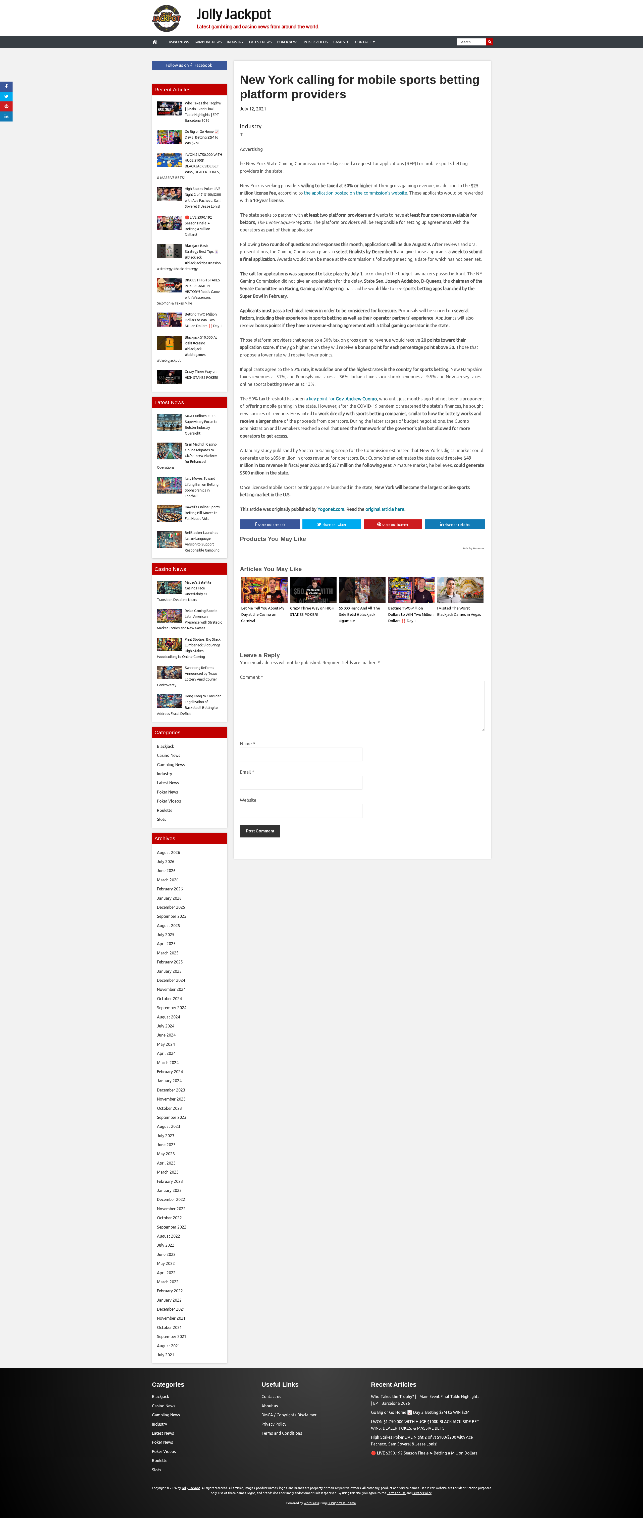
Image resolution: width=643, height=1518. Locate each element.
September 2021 (171, 1336)
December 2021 (171, 1309)
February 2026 (170, 889)
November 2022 (171, 1208)
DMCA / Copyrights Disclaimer (288, 1415)
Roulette (164, 810)
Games (339, 42)
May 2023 (166, 1153)
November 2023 (171, 1099)
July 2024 (165, 1026)
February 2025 (170, 962)
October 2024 (169, 998)
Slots (161, 819)
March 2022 (168, 1282)
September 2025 (171, 916)
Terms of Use (396, 1493)
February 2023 (170, 1181)
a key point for (341, 398)
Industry (235, 42)
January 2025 (169, 971)
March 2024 (168, 1062)
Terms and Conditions (281, 1433)
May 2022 (166, 1263)
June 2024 (166, 1035)
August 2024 (168, 1017)
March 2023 (168, 1172)
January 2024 (169, 1080)
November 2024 (171, 989)
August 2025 (168, 925)
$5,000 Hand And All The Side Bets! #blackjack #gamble (359, 614)
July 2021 (165, 1355)
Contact (363, 42)
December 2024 (171, 980)
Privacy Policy (273, 1424)
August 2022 (168, 1236)
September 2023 (171, 1117)
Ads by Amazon (473, 548)
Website (248, 800)
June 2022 (166, 1254)
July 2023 (165, 1135)
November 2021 (171, 1318)
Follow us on (189, 65)
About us (269, 1406)
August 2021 (168, 1346)
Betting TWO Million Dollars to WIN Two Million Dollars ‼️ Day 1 (411, 614)
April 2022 (166, 1272)
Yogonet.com (330, 509)
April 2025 (166, 943)
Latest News (260, 42)
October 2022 (169, 1218)
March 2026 (168, 880)
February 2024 (170, 1071)
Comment (251, 677)
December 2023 (171, 1090)
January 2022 (169, 1300)
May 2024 (166, 1044)
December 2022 (171, 1199)
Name (247, 743)
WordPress (311, 1503)
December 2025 (171, 907)
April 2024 (166, 1053)
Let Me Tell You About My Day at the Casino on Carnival (262, 614)
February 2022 (170, 1291)
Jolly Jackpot (234, 14)
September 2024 (171, 1007)
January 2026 (169, 898)
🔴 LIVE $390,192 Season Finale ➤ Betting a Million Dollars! (424, 1453)
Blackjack (165, 746)
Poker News (287, 42)
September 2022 (171, 1227)
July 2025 (165, 934)
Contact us (271, 1396)
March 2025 (168, 953)
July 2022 (165, 1245)
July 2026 (165, 861)
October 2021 (169, 1327)
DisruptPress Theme (342, 1503)
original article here (384, 509)
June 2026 (166, 870)
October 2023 (169, 1108)
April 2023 (166, 1163)
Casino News (178, 42)
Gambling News (208, 42)
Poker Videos (316, 42)
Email (247, 771)
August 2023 (168, 1126)
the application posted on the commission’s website (355, 192)
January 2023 (169, 1190)
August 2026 (168, 852)
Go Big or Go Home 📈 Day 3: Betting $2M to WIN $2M (420, 1412)
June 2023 (166, 1144)
